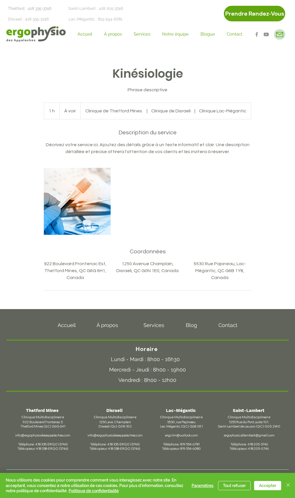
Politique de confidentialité (94, 490)
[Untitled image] (77, 201)
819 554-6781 (110, 19)
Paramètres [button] (202, 485)
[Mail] (279, 34)
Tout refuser (234, 485)
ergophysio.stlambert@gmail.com (249, 435)
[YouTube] (266, 34)
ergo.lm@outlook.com (181, 435)
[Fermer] (288, 485)
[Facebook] (257, 34)
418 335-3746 (39, 8)
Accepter (267, 485)
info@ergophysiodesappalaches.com (42, 435)
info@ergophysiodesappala (108, 435)
